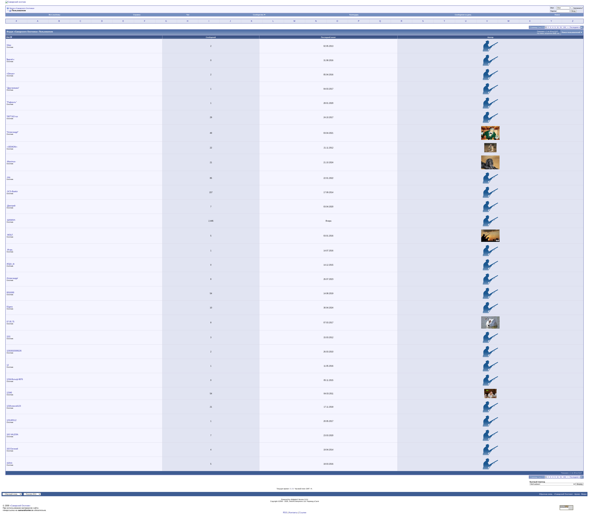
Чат (187, 15)
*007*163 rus (12, 116)
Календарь (354, 15)
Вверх (584, 494)
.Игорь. (10, 250)
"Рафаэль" (12, 102)
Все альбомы (54, 15)
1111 (8, 336)
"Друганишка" (13, 88)
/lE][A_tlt (10, 264)
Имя (552, 8)
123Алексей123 (14, 406)
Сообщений (211, 37)
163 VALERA (12, 434)
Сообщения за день (463, 15)
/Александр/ (12, 278)
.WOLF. (10, 235)
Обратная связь (545, 494)
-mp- (9, 177)
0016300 (10, 292)
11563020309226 (14, 351)
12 (8, 365)
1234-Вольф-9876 (15, 379)
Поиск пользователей (571, 32)
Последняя (575, 27)
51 (561, 27)
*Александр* (12, 132)
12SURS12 (11, 420)
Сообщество (258, 15)
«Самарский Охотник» (563, 494)
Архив (577, 494)
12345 (9, 392)
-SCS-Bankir (12, 191)
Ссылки (302, 512)
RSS (285, 512)
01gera (10, 307)
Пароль (553, 11)
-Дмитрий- (11, 206)
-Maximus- (11, 161)
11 (558, 27)
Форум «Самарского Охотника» (22, 8)
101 (564, 27)
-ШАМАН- (11, 220)
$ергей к (10, 59)
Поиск (557, 15)
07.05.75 (10, 321)
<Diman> (11, 74)
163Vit (9, 463)
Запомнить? (578, 8)
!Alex (9, 45)
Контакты (293, 512)
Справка (136, 15)
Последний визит (328, 37)
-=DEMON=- (12, 147)
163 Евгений (12, 449)
